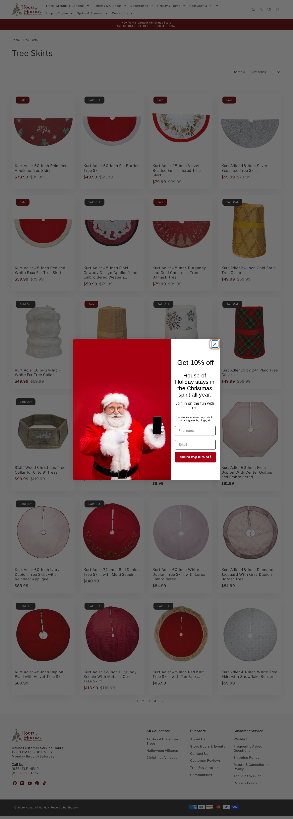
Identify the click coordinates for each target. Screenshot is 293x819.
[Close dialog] (214, 344)
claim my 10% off (195, 456)
